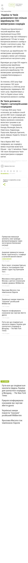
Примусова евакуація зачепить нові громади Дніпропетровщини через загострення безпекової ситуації (12, 241)
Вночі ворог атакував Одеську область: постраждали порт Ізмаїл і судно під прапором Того (14, 268)
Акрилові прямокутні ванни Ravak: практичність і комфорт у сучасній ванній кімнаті (14, 254)
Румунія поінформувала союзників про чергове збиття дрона (14, 313)
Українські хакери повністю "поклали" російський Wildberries (13, 301)
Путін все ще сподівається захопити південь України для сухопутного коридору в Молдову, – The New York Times (14, 326)
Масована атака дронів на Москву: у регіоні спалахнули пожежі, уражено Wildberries (13, 281)
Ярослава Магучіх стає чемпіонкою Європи (11, 291)
